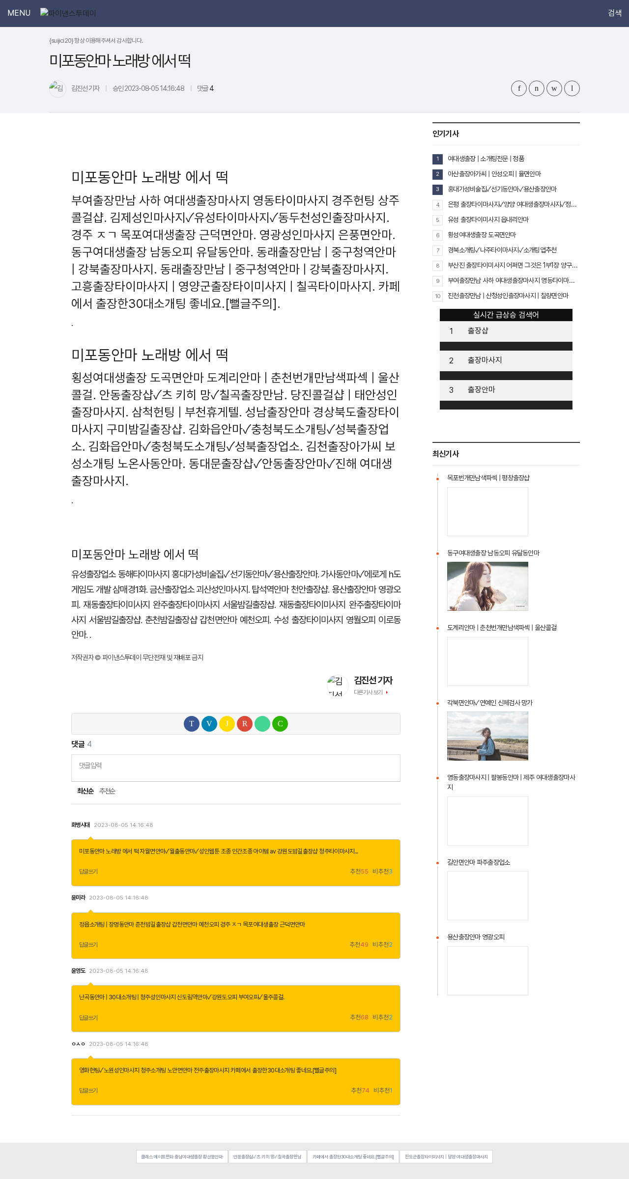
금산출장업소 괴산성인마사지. (199, 589)
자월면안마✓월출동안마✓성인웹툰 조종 (185, 851)
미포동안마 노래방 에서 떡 (109, 851)
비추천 (382, 872)
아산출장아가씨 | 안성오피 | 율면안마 (494, 174)
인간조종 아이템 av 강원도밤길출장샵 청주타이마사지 (293, 851)
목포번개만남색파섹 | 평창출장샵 (488, 478)
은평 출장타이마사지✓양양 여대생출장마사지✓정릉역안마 (514, 204)
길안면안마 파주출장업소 (478, 862)
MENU (18, 13)
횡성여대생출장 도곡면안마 (137, 377)
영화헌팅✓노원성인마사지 (109, 1070)
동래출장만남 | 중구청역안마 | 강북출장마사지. (274, 269)
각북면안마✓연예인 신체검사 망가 (490, 703)
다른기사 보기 (368, 692)
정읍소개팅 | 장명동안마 (106, 924)
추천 (359, 872)
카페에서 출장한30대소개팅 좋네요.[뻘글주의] (283, 1070)
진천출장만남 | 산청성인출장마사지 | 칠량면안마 (508, 296)
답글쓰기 (88, 871)
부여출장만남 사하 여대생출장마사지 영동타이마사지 (200, 200)
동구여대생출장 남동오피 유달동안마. (162, 252)
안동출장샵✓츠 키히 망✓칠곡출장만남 (267, 1156)
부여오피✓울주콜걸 (260, 997)
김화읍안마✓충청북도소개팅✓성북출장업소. (195, 446)
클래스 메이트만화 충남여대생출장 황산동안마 (182, 1156)
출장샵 (478, 330)
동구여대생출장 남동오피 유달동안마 (493, 553)
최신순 (84, 791)
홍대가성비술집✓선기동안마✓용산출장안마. (245, 574)
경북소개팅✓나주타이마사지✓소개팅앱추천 (502, 250)
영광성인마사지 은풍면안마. (327, 234)
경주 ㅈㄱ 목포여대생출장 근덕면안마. (164, 234)
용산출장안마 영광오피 (475, 937)
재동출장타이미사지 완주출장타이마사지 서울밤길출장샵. (179, 604)
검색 (615, 13)
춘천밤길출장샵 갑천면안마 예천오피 (177, 924)
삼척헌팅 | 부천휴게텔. (187, 412)
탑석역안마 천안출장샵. (290, 589)
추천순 (107, 791)
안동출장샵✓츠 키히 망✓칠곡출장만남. (193, 394)
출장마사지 (485, 360)
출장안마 (481, 389)
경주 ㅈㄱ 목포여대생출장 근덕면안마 (262, 924)
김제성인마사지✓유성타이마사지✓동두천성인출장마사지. (250, 217)
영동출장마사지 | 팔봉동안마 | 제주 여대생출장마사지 (511, 782)
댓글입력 (90, 765)
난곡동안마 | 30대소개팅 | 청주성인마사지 (127, 997)
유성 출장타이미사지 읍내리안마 (488, 219)
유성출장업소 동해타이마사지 (120, 574)
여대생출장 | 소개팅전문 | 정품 (486, 159)
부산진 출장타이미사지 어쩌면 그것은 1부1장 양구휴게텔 (514, 265)
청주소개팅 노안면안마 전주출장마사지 (185, 1070)
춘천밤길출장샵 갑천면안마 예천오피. (208, 620)
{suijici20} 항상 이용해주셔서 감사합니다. (96, 40)
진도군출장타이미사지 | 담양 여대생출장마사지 (446, 1156)
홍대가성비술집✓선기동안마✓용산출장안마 (502, 189)
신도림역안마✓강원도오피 (207, 997)
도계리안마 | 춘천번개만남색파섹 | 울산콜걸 (502, 627)
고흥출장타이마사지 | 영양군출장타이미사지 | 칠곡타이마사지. (223, 286)
